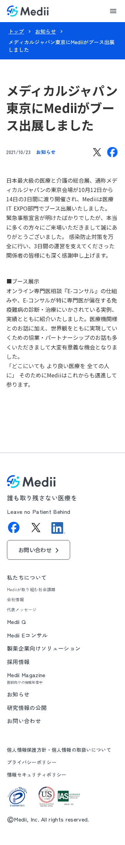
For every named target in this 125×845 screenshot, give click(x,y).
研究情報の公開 (27, 707)
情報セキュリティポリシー (36, 774)
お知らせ (45, 31)
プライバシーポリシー (32, 762)
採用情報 (18, 661)
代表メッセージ (22, 609)
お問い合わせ (24, 720)
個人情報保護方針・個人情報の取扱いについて (59, 750)
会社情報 (15, 599)
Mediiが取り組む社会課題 (31, 589)
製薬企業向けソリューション (44, 648)
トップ (16, 31)
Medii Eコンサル (27, 635)
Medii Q (16, 621)
